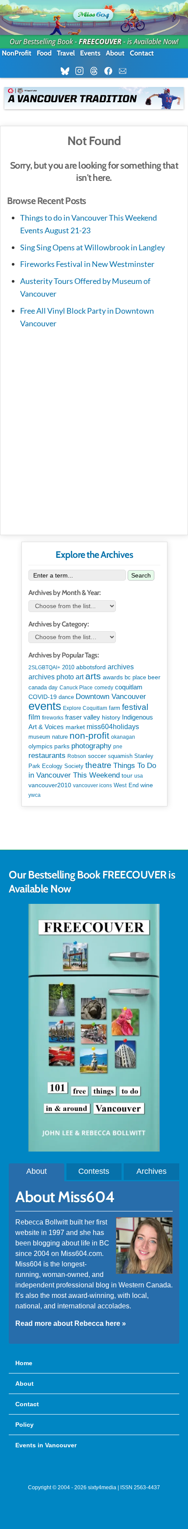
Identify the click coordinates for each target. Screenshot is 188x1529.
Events (90, 53)
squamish (120, 756)
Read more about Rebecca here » (70, 1323)
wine (146, 785)
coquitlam (129, 687)
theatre (98, 765)
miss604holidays (113, 726)
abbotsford (91, 667)
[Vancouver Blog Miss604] (94, 13)
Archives (151, 1171)
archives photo (51, 677)
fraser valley (82, 717)
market (75, 726)
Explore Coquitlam (85, 708)
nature (60, 736)
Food (44, 53)
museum (39, 736)
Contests (93, 1171)
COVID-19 (42, 696)
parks (62, 746)
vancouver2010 (49, 785)
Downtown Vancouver (111, 696)
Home (23, 1362)
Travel (66, 53)
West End (126, 785)
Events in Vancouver (46, 1445)
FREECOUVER (100, 41)
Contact (142, 53)
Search (141, 575)
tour (127, 775)
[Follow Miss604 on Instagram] (82, 71)
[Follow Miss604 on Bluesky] (67, 71)
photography (91, 746)
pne (117, 747)
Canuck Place (76, 688)
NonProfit (16, 53)
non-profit (89, 735)
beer (154, 677)
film (34, 717)
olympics (40, 746)
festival (135, 707)
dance (66, 697)
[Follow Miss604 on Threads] (96, 71)
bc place (135, 678)
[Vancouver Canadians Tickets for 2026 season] (94, 98)
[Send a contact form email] (125, 71)
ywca (34, 795)
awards (113, 677)
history (111, 717)
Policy (24, 1424)
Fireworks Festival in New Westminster (87, 264)
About (115, 53)
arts (93, 676)
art (80, 677)
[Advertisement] (94, 430)
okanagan (123, 737)
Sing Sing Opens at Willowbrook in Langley (92, 247)
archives (121, 667)
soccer (97, 755)
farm (114, 708)
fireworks (52, 718)
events (44, 706)
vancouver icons (92, 785)
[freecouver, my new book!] (94, 1149)
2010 (68, 667)
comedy (103, 688)
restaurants (47, 755)
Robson (76, 756)
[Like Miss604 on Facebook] (111, 71)
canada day (43, 687)
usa (138, 776)
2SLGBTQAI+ (44, 667)
